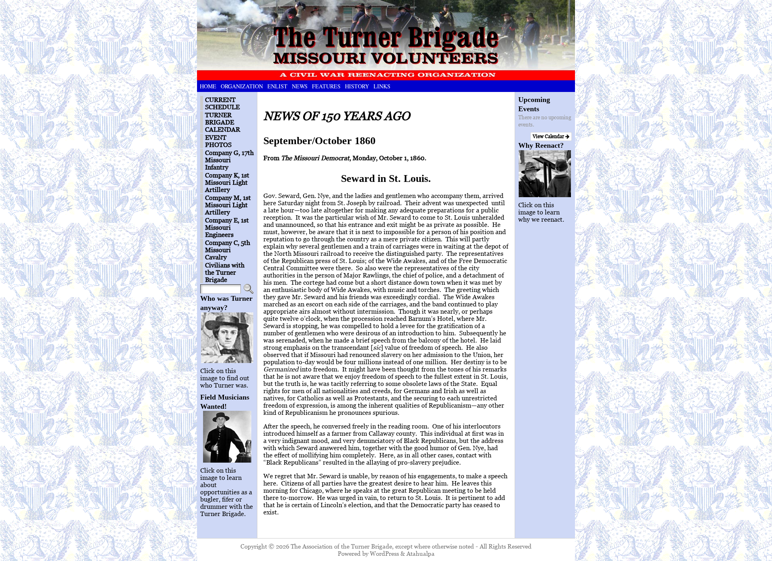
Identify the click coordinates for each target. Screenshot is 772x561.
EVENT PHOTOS (218, 141)
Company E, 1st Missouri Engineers (227, 227)
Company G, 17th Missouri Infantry (229, 160)
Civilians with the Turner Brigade (224, 272)
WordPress (384, 553)
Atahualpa (421, 553)
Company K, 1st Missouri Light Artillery (227, 182)
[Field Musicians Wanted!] (227, 437)
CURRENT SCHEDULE (222, 103)
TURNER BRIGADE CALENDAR (222, 122)
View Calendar (549, 136)
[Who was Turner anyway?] (227, 337)
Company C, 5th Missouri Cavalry (227, 250)
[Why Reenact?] (545, 173)
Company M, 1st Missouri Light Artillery (228, 205)
